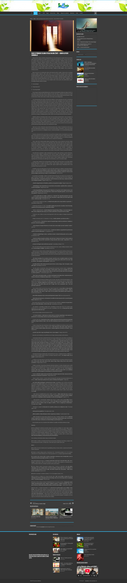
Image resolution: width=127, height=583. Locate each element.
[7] (42, 394)
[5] (40, 383)
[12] (56, 422)
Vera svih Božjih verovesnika (89, 68)
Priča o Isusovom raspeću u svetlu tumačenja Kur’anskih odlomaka (66, 538)
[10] (44, 406)
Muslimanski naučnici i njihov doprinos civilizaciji (66, 569)
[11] (61, 419)
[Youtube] (82, 581)
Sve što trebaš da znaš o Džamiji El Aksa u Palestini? (52, 517)
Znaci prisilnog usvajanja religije (39, 503)
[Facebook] (79, 581)
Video (39, 13)
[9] (40, 404)
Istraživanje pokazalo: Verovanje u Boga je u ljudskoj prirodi (89, 538)
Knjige (47, 13)
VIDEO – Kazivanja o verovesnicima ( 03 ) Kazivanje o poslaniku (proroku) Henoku (90, 63)
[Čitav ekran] (96, 575)
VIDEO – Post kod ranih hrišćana (83, 47)
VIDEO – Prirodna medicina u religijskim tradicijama (66, 564)
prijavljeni (43, 526)
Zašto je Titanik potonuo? (65, 517)
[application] (87, 571)
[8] (67, 399)
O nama (81, 13)
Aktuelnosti (72, 13)
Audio (44, 13)
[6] (35, 391)
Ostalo (77, 13)
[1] (53, 145)
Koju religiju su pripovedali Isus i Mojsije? (66, 549)
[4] (35, 299)
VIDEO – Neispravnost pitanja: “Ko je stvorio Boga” (86, 41)
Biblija (58, 13)
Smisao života (52, 13)
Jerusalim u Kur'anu (35, 516)
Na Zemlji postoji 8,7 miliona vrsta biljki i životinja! (89, 544)
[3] (59, 295)
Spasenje (87, 580)
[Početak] (78, 575)
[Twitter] (80, 581)
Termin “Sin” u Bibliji (67, 503)
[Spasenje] (63, 5)
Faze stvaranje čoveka (89, 554)
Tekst (35, 13)
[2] (71, 291)
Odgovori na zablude (65, 13)
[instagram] (83, 581)
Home (31, 18)
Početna (32, 13)
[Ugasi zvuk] (94, 575)
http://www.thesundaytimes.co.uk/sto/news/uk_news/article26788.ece (44, 435)
